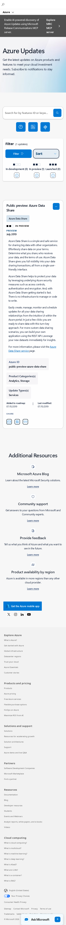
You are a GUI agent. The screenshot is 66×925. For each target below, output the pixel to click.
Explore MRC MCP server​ (50, 26)
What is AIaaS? (10, 864)
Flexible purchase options (15, 704)
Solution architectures (14, 741)
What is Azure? (10, 640)
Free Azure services (12, 699)
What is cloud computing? (15, 842)
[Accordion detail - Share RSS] (17, 421)
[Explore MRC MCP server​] (45, 127)
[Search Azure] (3, 4)
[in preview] (36, 175)
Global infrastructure (13, 651)
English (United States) (19, 890)
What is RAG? (10, 880)
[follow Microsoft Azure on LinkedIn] (22, 614)
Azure (7, 12)
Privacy (34, 908)
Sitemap (7, 908)
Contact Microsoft (21, 908)
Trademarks (9, 914)
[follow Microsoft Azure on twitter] (9, 614)
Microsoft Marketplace (14, 773)
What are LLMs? (11, 870)
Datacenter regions (12, 656)
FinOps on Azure (11, 710)
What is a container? (13, 875)
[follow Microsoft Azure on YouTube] (29, 614)
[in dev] (16, 175)
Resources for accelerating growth (19, 736)
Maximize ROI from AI (14, 715)
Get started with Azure (14, 645)
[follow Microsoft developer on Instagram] (16, 614)
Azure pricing (10, 693)
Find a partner (10, 779)
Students (8, 811)
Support (7, 747)
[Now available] (53, 175)
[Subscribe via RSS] (33, 127)
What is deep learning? (14, 859)
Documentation (11, 794)
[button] (21, 127)
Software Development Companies (19, 768)
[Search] (57, 113)
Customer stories (11, 672)
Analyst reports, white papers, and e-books (23, 821)
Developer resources (13, 805)
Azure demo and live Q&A (15, 752)
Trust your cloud (11, 661)
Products (8, 688)
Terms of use (45, 908)
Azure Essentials (11, 667)
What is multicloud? (12, 848)
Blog (6, 800)
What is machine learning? (15, 853)
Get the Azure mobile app (25, 606)
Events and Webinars (13, 816)
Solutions (8, 731)
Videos (7, 827)
